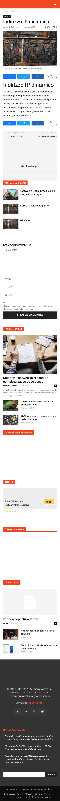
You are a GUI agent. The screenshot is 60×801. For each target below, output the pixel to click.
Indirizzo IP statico (47, 136)
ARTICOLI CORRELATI (15, 183)
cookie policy (40, 789)
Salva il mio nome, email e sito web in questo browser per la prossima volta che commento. (30, 307)
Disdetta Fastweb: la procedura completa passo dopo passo (25, 379)
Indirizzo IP (16, 136)
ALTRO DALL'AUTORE (39, 183)
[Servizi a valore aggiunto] (10, 209)
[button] (55, 4)
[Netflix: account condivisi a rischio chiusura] (10, 634)
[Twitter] (42, 712)
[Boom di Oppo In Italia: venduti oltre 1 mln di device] (10, 649)
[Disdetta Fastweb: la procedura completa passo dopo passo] (30, 354)
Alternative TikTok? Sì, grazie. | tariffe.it (23, 746)
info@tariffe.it (36, 702)
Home (5, 11)
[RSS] (34, 712)
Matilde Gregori (13, 27)
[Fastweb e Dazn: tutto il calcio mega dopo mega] (10, 194)
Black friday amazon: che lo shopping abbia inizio (30, 739)
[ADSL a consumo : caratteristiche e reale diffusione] (10, 420)
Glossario (15, 11)
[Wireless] (10, 224)
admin (6, 623)
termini (51, 789)
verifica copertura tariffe (21, 619)
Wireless (25, 220)
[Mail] (26, 712)
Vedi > (49, 501)
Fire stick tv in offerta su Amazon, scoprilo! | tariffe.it (29, 736)
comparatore (11, 789)
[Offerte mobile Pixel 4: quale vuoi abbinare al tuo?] (10, 405)
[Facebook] (17, 712)
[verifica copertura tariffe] (30, 602)
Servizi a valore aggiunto (34, 205)
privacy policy (26, 789)
